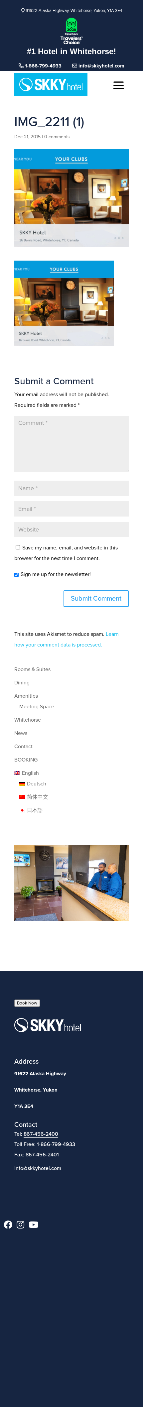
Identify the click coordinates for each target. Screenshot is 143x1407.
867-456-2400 (41, 1134)
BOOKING (26, 760)
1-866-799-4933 (56, 1144)
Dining (22, 682)
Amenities (26, 696)
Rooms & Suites (32, 669)
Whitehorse (27, 720)
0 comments (57, 137)
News (20, 733)
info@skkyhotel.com (100, 66)
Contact (23, 746)
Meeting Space (36, 706)
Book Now (27, 1003)
